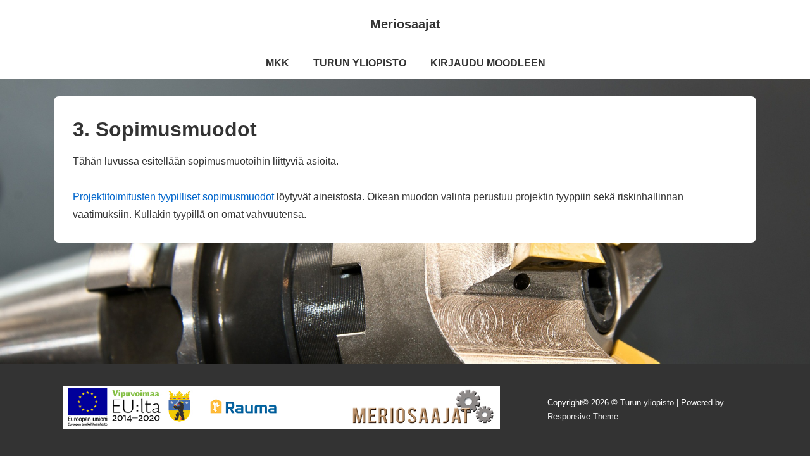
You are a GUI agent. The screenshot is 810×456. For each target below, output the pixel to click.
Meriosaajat (405, 24)
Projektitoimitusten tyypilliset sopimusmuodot (173, 196)
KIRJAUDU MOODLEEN (487, 63)
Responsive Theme (582, 416)
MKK (277, 63)
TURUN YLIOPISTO (359, 63)
